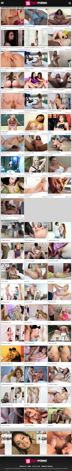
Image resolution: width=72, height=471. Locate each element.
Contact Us (23, 466)
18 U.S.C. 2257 (36, 466)
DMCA (29, 466)
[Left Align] (3, 3)
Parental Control (47, 466)
